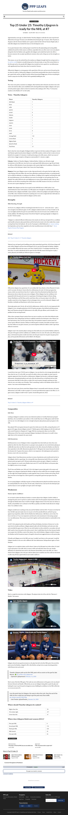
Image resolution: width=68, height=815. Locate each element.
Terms (43, 812)
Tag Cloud (21, 799)
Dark (29, 805)
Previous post (11, 744)
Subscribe (60, 800)
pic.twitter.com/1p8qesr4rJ (25, 674)
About (27, 797)
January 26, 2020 (33, 699)
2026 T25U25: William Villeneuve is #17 (16, 755)
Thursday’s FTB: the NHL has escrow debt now (20, 745)
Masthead (34, 799)
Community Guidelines (35, 797)
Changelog (27, 799)
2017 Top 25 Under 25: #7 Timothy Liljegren (19, 238)
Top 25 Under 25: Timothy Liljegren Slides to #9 (20, 402)
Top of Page (28, 787)
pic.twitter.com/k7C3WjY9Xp (18, 697)
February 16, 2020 (31, 676)
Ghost (35, 812)
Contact (59, 812)
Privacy (39, 812)
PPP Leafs (37, 6)
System (36, 805)
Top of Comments (39, 787)
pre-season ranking (54, 224)
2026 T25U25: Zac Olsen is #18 (58, 755)
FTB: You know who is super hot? (43, 745)
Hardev (25, 32)
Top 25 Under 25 (34, 21)
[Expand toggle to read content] (63, 762)
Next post (37, 744)
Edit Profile (21, 797)
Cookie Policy (49, 812)
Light (22, 805)
